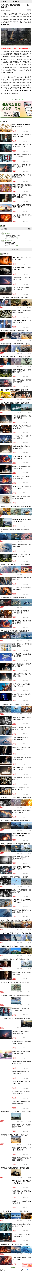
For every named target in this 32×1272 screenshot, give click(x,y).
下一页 (21, 99)
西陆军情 (16, 1)
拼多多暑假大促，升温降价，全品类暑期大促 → (15, 48)
